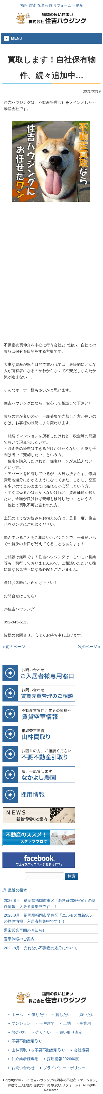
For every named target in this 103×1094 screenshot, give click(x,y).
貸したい (63, 1015)
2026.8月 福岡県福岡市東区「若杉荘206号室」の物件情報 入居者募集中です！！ (50, 903)
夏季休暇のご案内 (19, 939)
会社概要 (81, 1050)
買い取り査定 (70, 1032)
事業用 (85, 1023)
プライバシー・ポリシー (64, 1068)
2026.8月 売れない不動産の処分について (40, 948)
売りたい (43, 1032)
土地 (67, 1023)
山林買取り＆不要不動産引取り (38, 1050)
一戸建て (47, 1023)
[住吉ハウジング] (51, 22)
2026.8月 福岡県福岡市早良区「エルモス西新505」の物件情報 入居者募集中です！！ (50, 918)
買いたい (87, 1015)
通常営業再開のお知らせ (25, 930)
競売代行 (19, 1032)
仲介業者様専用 (25, 1059)
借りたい (39, 1015)
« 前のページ (13, 646)
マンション (21, 1023)
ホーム (17, 1015)
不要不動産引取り (27, 1041)
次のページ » (89, 646)
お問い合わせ (23, 1068)
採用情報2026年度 (63, 1059)
